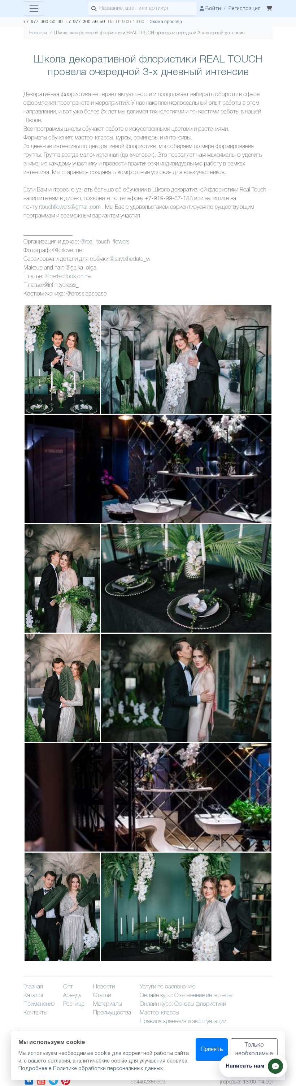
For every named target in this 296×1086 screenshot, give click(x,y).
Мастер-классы (159, 1013)
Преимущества (112, 1013)
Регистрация (244, 9)
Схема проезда (165, 22)
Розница (73, 1004)
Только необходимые (254, 1049)
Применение (39, 1004)
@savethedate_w (130, 259)
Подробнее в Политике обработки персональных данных (91, 1068)
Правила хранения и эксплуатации (183, 1021)
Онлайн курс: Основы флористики (183, 1004)
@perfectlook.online (68, 276)
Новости (38, 33)
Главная (33, 987)
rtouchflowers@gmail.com (70, 207)
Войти (212, 9)
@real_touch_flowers (105, 242)
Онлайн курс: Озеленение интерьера (186, 995)
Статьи (102, 995)
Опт (68, 987)
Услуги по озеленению (168, 987)
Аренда (72, 995)
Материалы (107, 1004)
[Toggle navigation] (34, 8)
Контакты (35, 1013)
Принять (211, 1049)
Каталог (33, 995)
